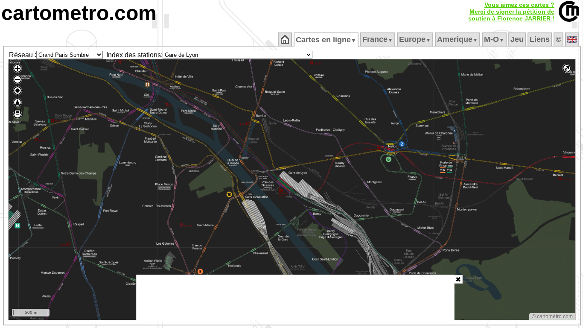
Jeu (517, 39)
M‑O (494, 39)
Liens (540, 39)
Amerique (457, 39)
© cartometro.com (552, 316)
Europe (415, 39)
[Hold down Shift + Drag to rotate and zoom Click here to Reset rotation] (17, 102)
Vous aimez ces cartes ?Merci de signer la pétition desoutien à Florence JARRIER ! (511, 11)
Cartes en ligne (326, 39)
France (377, 39)
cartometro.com (79, 13)
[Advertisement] (295, 297)
